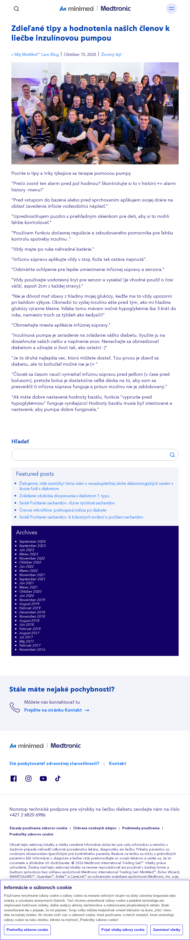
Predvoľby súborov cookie (31, 834)
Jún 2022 (26, 567)
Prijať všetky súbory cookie (122, 930)
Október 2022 (30, 562)
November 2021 (32, 575)
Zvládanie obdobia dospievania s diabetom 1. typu (64, 495)
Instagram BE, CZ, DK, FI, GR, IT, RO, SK (28, 779)
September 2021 (32, 579)
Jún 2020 (26, 596)
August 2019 (29, 604)
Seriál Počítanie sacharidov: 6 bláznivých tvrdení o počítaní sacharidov (81, 517)
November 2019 (32, 600)
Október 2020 (30, 592)
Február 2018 (30, 629)
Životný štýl (111, 54)
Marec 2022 (28, 571)
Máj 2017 (26, 642)
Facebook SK (13, 779)
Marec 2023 (28, 554)
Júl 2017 (26, 637)
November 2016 (32, 650)
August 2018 (29, 621)
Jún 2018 (26, 625)
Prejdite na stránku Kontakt (53, 710)
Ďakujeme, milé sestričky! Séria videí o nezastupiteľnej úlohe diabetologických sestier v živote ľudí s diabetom (96, 486)
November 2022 (32, 558)
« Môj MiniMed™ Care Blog (35, 54)
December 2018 (32, 612)
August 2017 (29, 633)
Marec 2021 (28, 587)
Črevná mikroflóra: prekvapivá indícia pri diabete (62, 510)
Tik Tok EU (58, 779)
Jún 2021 (26, 583)
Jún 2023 (26, 550)
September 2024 (32, 542)
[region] (95, 910)
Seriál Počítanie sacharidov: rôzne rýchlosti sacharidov (67, 503)
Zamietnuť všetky (166, 930)
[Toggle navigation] (171, 8)
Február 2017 (30, 646)
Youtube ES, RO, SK (43, 779)
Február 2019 (30, 608)
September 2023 (32, 546)
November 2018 (32, 617)
